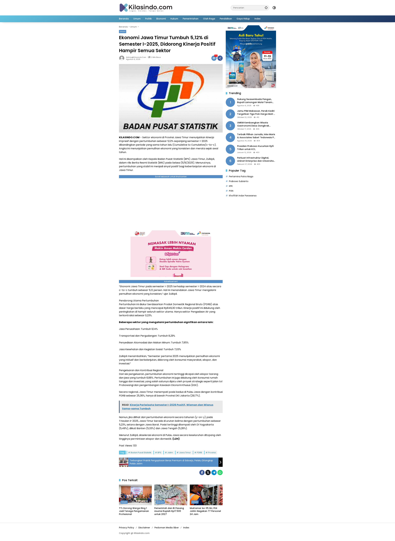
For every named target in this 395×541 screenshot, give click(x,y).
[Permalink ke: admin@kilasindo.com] (122, 58)
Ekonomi (160, 502)
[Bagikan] (220, 58)
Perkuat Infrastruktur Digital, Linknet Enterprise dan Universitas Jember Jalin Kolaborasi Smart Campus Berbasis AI (256, 159)
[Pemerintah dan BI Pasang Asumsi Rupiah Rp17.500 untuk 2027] (170, 495)
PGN (231, 190)
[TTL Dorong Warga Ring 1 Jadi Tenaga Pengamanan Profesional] (135, 495)
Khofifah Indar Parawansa (242, 195)
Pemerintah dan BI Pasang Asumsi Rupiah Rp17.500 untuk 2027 (169, 511)
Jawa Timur (185, 452)
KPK (231, 186)
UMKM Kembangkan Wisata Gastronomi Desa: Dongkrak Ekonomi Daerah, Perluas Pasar (254, 124)
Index (186, 527)
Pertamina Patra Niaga (241, 176)
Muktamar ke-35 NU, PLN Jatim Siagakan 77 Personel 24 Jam (205, 511)
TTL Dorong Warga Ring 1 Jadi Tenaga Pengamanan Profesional (134, 511)
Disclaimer (144, 527)
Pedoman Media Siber (166, 527)
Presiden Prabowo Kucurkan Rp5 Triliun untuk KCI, (255, 148)
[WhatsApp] (220, 472)
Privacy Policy (126, 527)
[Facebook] (202, 472)
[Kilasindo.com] (146, 7)
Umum (122, 31)
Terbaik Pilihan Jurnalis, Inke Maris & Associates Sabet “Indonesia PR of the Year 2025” (256, 136)
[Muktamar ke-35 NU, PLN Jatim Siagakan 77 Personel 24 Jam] (206, 495)
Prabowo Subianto (238, 181)
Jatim (170, 452)
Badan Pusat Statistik (141, 452)
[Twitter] (208, 472)
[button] (266, 7)
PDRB (199, 452)
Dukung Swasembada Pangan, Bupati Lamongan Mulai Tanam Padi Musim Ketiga (254, 101)
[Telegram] (214, 472)
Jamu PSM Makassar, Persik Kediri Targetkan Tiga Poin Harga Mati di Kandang (256, 113)
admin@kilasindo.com (136, 57)
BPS (159, 452)
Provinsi (212, 452)
